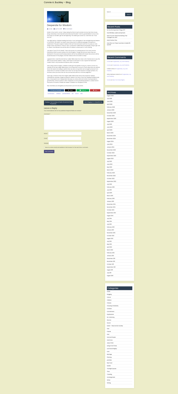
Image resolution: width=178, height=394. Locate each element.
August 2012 (110, 238)
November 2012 (111, 233)
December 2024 (111, 135)
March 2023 (110, 170)
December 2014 (111, 204)
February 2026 (111, 107)
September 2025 (111, 118)
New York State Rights (119, 80)
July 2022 (109, 184)
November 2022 (111, 175)
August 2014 (110, 215)
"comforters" (50, 93)
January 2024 (110, 147)
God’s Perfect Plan (112, 40)
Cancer (109, 297)
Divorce (109, 320)
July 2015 (109, 190)
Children (109, 300)
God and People (111, 337)
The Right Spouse (111, 368)
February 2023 (111, 173)
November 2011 (111, 261)
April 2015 (109, 193)
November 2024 (111, 138)
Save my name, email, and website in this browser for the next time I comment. (66, 147)
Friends (109, 331)
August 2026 (110, 95)
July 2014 (109, 218)
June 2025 (109, 127)
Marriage (109, 354)
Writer (108, 380)
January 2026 (110, 110)
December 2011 (111, 258)
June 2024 (110, 144)
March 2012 (110, 250)
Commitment (110, 311)
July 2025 (109, 124)
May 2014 (109, 221)
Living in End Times (112, 346)
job (72, 93)
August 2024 (110, 141)
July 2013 (109, 224)
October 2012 (110, 235)
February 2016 (111, 187)
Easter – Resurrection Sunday (115, 326)
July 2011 (109, 273)
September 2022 (111, 181)
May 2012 (109, 244)
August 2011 (110, 270)
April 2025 (109, 130)
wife (81, 93)
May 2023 (109, 167)
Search (109, 12)
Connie (50, 29)
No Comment (68, 29)
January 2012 (110, 255)
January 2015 (110, 201)
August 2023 (110, 158)
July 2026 (109, 98)
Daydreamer (110, 314)
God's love (110, 340)
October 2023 (110, 153)
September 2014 (111, 213)
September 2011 (111, 267)
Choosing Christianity (112, 306)
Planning (109, 357)
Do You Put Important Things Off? (116, 30)
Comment (47, 114)
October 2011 (110, 264)
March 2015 (110, 195)
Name (46, 133)
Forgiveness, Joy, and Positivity (121, 61)
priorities (109, 360)
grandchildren (66, 93)
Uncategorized (111, 377)
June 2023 (109, 164)
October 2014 (110, 210)
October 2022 (110, 178)
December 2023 (111, 150)
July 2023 (109, 161)
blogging (109, 294)
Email (46, 138)
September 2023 (111, 155)
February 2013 (110, 227)
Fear (108, 328)
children (58, 93)
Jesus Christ (110, 343)
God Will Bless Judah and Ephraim (116, 33)
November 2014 (111, 207)
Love (108, 351)
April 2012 (109, 247)
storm (77, 93)
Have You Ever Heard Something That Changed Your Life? (117, 36)
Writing (109, 383)
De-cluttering (110, 317)
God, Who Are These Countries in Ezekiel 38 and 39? (118, 44)
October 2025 (111, 115)
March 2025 (110, 133)
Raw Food (109, 363)
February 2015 (111, 198)
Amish (108, 291)
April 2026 (109, 104)
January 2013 (110, 230)
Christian (109, 308)
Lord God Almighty (112, 348)
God (108, 334)
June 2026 (109, 101)
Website (46, 143)
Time (108, 371)
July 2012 (109, 241)
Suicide (109, 366)
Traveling (109, 374)
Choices (109, 303)
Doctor (109, 323)
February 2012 (110, 253)
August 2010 (110, 275)
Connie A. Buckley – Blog (57, 2)
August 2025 (110, 121)
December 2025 (111, 113)
